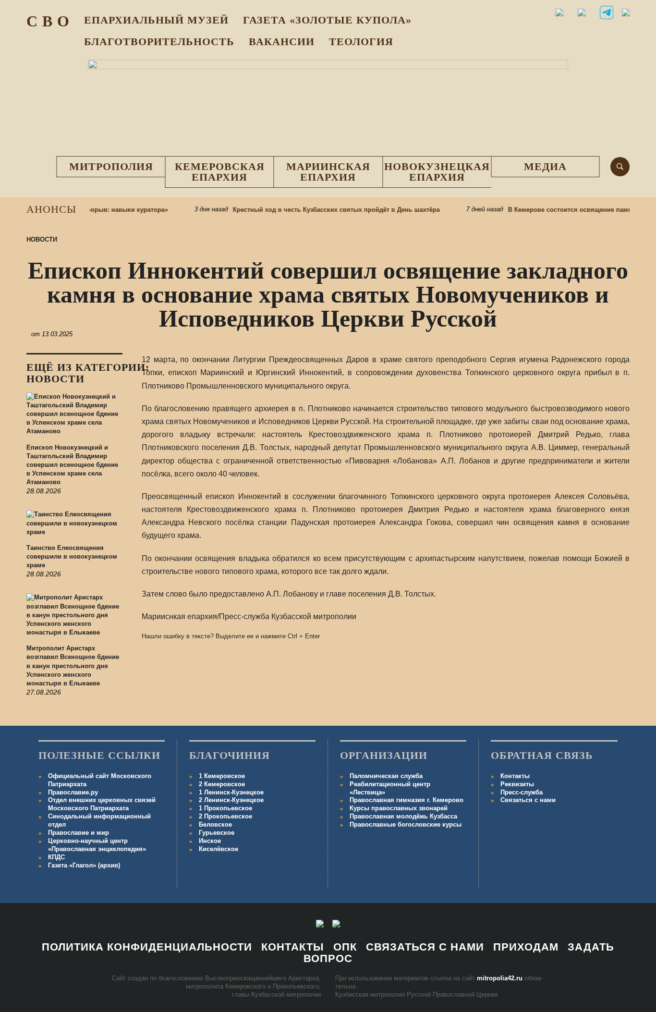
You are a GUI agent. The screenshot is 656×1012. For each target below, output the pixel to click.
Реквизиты (517, 784)
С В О (48, 21)
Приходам (526, 947)
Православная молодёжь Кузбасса (403, 816)
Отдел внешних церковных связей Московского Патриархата (102, 804)
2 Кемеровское (222, 784)
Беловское (215, 824)
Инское (210, 840)
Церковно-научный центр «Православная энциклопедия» (97, 845)
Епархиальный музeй (156, 20)
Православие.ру (73, 792)
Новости (41, 239)
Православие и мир (78, 832)
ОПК (345, 947)
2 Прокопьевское (225, 816)
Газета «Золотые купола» (327, 20)
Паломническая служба (386, 776)
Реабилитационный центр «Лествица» (390, 788)
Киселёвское (218, 849)
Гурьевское (216, 832)
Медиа (545, 166)
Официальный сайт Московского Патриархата (99, 780)
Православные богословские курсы (406, 824)
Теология (361, 42)
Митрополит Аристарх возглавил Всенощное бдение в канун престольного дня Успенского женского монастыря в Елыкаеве (72, 666)
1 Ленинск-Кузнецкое (231, 792)
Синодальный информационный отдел (99, 820)
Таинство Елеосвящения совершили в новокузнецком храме (71, 556)
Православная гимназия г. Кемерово (406, 800)
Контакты (515, 776)
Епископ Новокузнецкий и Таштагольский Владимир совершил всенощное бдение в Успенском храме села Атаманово (72, 465)
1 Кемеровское (222, 776)
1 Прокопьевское (225, 808)
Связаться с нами (528, 800)
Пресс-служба (521, 792)
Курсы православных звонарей (399, 808)
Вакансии (282, 42)
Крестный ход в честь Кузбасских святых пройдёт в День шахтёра (324, 209)
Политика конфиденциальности (147, 947)
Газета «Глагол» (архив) (84, 865)
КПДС (56, 857)
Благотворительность (159, 42)
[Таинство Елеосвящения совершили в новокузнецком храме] (74, 527)
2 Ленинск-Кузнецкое (231, 800)
